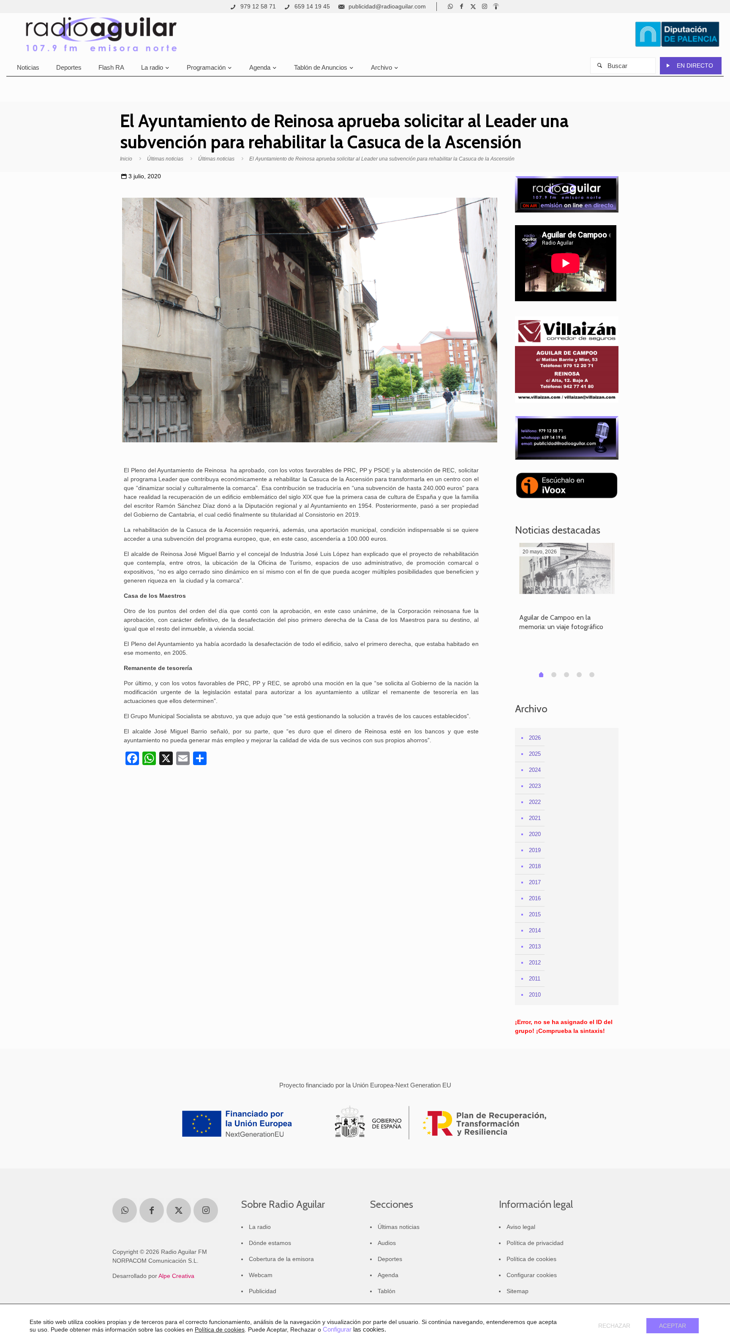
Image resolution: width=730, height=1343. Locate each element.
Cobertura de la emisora (281, 1259)
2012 (535, 962)
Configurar (337, 1329)
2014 (535, 930)
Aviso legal (521, 1226)
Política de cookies (531, 1259)
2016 (535, 898)
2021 (535, 818)
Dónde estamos (270, 1242)
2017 (535, 882)
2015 (535, 914)
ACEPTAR (672, 1325)
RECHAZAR (614, 1325)
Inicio (126, 159)
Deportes (390, 1259)
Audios (387, 1242)
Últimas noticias (165, 159)
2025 (535, 754)
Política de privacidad (535, 1242)
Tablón (386, 1291)
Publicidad (262, 1291)
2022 (535, 802)
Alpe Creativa (176, 1275)
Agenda (388, 1275)
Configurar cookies (532, 1275)
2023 (535, 786)
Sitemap (517, 1291)
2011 (534, 978)
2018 (535, 866)
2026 (535, 738)
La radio (260, 1226)
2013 (535, 946)
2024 (535, 770)
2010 (535, 995)
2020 (535, 834)
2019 (535, 850)
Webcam (260, 1275)
